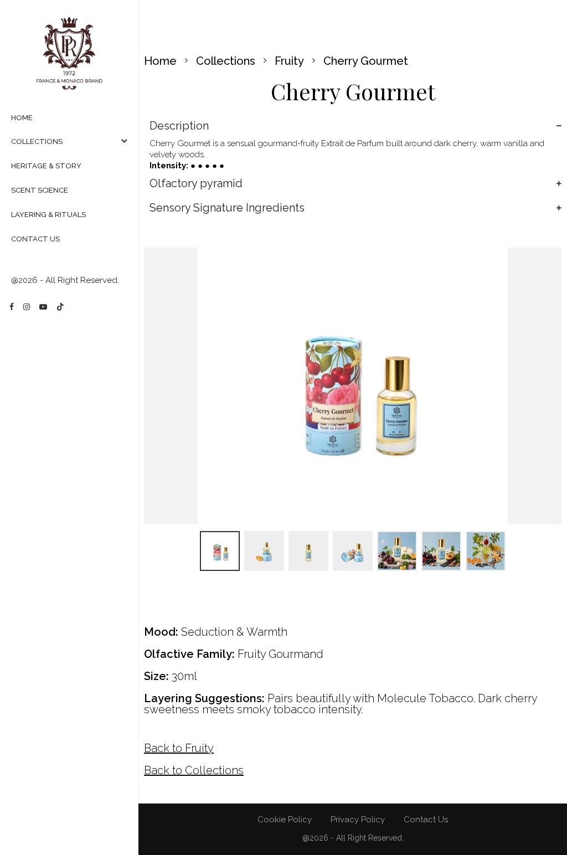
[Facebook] (11, 307)
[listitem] (220, 551)
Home (22, 118)
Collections (37, 141)
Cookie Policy (284, 820)
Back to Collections (194, 770)
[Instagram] (26, 307)
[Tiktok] (60, 307)
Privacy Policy (358, 820)
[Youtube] (43, 307)
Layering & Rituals (48, 214)
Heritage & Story (46, 166)
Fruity (289, 61)
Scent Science (39, 190)
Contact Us (35, 239)
